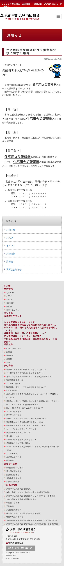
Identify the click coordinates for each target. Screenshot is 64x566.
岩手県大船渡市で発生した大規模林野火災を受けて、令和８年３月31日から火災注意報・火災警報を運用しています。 (31, 327)
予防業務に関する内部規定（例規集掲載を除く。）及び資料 (30, 340)
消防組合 (8, 344)
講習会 (9, 261)
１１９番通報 (12, 453)
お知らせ (10, 229)
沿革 (8, 362)
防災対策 (10, 460)
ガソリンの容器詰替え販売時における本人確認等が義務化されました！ (32, 448)
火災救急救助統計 (13, 509)
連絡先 (9, 358)
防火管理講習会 (13, 474)
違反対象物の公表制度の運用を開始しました (25, 422)
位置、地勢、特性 (13, 348)
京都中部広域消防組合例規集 (18, 488)
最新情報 (8, 288)
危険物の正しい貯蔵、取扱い (18, 443)
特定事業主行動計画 (14, 516)
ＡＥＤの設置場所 (13, 411)
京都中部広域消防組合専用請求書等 (21, 499)
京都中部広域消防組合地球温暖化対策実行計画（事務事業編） (32, 523)
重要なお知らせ (14, 269)
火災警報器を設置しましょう (18, 432)
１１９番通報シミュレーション (19, 321)
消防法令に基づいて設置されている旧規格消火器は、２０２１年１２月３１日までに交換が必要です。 (32, 403)
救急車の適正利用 (13, 457)
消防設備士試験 (13, 481)
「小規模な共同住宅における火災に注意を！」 (26, 373)
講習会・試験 (10, 463)
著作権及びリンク (13, 315)
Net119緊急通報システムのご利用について (24, 408)
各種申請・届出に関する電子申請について (25, 333)
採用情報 (10, 253)
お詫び (9, 237)
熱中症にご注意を (13, 415)
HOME (7, 285)
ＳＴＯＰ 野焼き (13, 383)
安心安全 (8, 365)
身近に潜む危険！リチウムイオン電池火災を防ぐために (29, 376)
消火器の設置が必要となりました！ (21, 439)
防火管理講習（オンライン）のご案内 (23, 336)
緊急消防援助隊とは (14, 380)
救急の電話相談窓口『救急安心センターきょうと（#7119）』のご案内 (32, 396)
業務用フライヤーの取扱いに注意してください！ (27, 369)
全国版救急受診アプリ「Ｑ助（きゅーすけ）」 (26, 425)
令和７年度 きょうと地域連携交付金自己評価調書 (28, 492)
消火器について (13, 436)
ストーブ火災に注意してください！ (21, 429)
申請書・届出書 (13, 502)
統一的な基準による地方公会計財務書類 (23, 513)
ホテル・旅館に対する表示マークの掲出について (27, 418)
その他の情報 (10, 484)
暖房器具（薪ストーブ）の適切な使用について (26, 387)
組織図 (9, 351)
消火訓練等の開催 (13, 471)
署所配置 (10, 355)
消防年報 (10, 506)
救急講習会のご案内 (14, 467)
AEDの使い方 (12, 390)
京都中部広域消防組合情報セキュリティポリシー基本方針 (30, 495)
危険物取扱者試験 (13, 478)
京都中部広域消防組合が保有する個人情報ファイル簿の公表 (31, 520)
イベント (10, 245)
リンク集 (8, 313)
